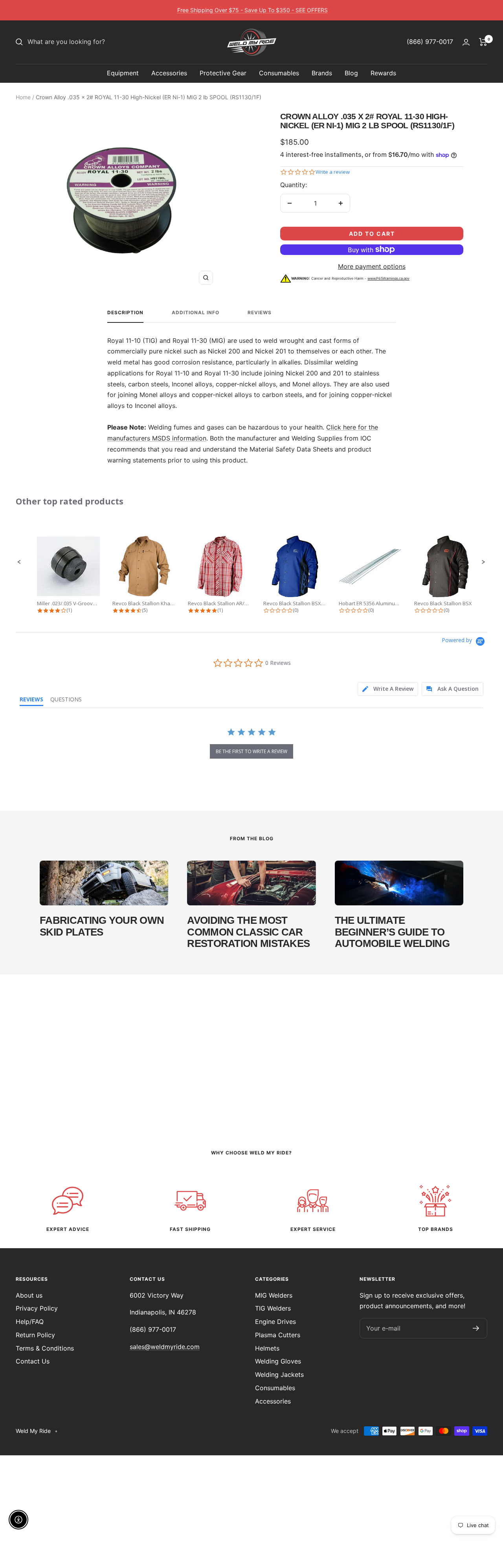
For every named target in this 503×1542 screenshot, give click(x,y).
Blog (351, 73)
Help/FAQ (30, 1321)
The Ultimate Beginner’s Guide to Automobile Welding (392, 931)
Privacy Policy (37, 1308)
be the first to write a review (251, 751)
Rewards (383, 73)
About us (29, 1295)
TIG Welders (273, 1308)
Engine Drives (275, 1321)
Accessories (169, 73)
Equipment (123, 73)
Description (125, 312)
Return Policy (35, 1335)
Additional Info (195, 312)
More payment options (372, 266)
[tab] (388, 689)
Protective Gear (223, 73)
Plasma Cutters (277, 1335)
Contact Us (33, 1361)
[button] (19, 562)
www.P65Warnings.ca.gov (388, 278)
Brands (322, 73)
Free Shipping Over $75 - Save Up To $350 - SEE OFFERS (252, 10)
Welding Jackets (279, 1374)
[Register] (476, 1328)
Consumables (279, 73)
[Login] (466, 42)
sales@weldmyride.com (165, 1347)
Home (23, 97)
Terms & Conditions (45, 1348)
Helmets (267, 1348)
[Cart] (483, 42)
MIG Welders (273, 1295)
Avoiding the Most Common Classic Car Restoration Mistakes (248, 931)
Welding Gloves (278, 1361)
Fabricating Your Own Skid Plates (102, 926)
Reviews (260, 312)
